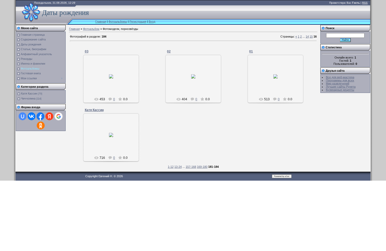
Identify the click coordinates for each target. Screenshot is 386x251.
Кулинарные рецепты (340, 89)
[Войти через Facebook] (40, 116)
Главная (100, 21)
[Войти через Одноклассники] (41, 125)
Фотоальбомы (117, 21)
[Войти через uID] (23, 116)
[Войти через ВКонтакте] (31, 116)
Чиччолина (28, 98)
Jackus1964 (113, 80)
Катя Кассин (29, 93)
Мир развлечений (337, 83)
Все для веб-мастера (340, 77)
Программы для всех (340, 80)
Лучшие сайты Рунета (341, 86)
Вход (152, 21)
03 (86, 51)
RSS (365, 2)
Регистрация (137, 21)
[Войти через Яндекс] (49, 116)
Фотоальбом (91, 28)
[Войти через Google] (58, 116)
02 (169, 51)
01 (251, 51)
